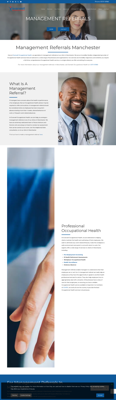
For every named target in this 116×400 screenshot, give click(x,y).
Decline (14, 395)
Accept (100, 395)
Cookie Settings (25, 395)
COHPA (65, 287)
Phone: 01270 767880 (102, 1)
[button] (51, 29)
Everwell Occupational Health (22, 55)
